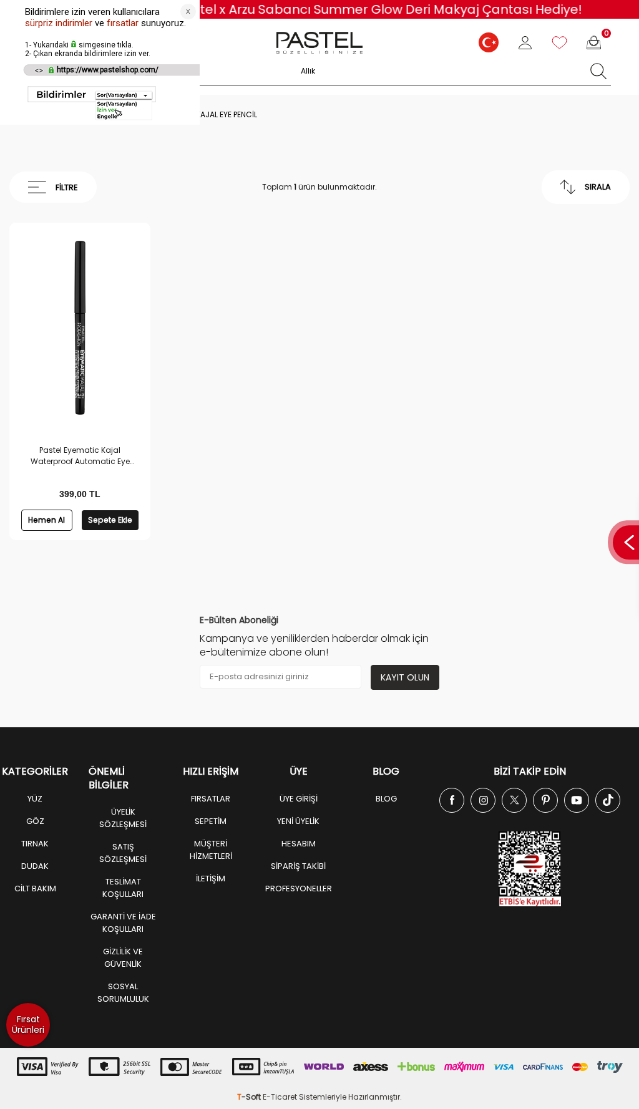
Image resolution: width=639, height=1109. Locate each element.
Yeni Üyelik (298, 821)
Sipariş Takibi (298, 866)
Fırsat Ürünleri (28, 1024)
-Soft (250, 1097)
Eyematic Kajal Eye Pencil (208, 115)
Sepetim (211, 821)
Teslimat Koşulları (123, 888)
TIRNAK (35, 844)
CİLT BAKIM (35, 888)
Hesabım (298, 844)
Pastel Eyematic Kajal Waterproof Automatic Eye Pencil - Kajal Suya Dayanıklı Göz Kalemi (80, 456)
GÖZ (35, 821)
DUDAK (35, 866)
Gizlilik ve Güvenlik (123, 958)
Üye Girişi (299, 799)
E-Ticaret (280, 1097)
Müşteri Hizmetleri (211, 850)
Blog (386, 799)
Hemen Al (46, 520)
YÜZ (34, 799)
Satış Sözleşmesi (123, 853)
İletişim (210, 878)
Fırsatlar (210, 799)
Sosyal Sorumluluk (123, 993)
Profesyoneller (298, 888)
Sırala (598, 187)
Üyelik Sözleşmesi (123, 818)
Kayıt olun (405, 677)
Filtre (67, 187)
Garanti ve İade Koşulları (123, 923)
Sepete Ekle (110, 520)
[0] (594, 43)
